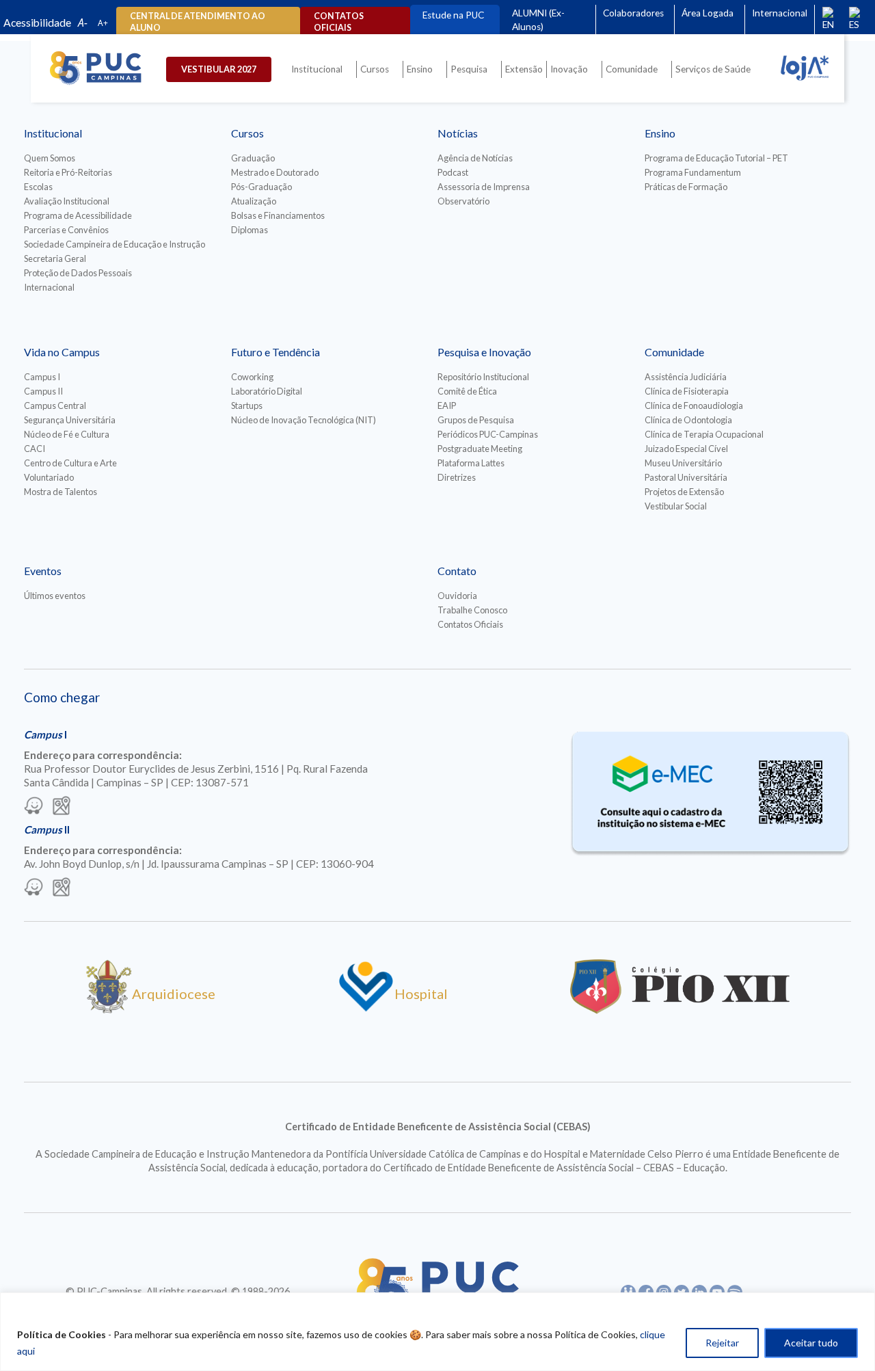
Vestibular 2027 (218, 69)
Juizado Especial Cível (686, 448)
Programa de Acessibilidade (78, 215)
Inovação (569, 69)
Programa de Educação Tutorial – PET (716, 157)
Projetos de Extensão (684, 491)
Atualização (253, 201)
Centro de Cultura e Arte (70, 462)
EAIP (447, 405)
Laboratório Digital (266, 391)
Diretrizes (457, 477)
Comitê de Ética (467, 391)
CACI (34, 448)
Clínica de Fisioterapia (687, 391)
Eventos (43, 570)
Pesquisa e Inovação (484, 351)
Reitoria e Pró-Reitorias (68, 172)
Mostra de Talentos (60, 491)
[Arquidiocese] (108, 1008)
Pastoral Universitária (686, 477)
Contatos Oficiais (470, 624)
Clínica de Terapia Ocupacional (704, 434)
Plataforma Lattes (471, 462)
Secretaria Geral (55, 258)
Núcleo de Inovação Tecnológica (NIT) (303, 419)
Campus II (43, 391)
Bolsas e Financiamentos (278, 215)
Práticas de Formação (686, 186)
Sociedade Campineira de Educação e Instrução (114, 244)
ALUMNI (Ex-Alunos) (538, 20)
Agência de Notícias (475, 157)
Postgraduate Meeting (480, 448)
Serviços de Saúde (713, 69)
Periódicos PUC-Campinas (488, 434)
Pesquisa (468, 69)
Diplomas (249, 229)
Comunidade (632, 69)
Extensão (524, 69)
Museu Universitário (683, 462)
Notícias (458, 133)
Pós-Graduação (261, 186)
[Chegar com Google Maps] (61, 807)
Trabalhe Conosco (472, 609)
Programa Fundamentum (693, 172)
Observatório (463, 201)
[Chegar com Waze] (33, 807)
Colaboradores (633, 13)
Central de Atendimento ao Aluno (197, 22)
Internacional (779, 13)
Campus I (42, 376)
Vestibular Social (676, 506)
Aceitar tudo (811, 1342)
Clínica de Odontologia (688, 419)
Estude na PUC (453, 15)
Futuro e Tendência (275, 351)
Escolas (38, 186)
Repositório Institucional (483, 376)
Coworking (252, 376)
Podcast (453, 172)
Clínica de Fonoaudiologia (694, 405)
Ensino (420, 69)
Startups (246, 405)
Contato (457, 570)
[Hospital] (366, 1008)
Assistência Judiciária (686, 376)
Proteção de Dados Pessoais (78, 272)
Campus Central (55, 405)
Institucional (316, 69)
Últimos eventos (54, 595)
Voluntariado (49, 477)
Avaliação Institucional (66, 201)
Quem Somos (49, 157)
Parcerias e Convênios (66, 229)
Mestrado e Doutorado (275, 172)
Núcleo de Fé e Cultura (66, 434)
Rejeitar (722, 1342)
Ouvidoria (457, 595)
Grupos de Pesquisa (476, 419)
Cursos (374, 69)
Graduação (253, 157)
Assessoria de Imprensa (484, 186)
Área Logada (707, 13)
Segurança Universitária (70, 419)
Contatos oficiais (339, 22)
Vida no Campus (62, 351)
